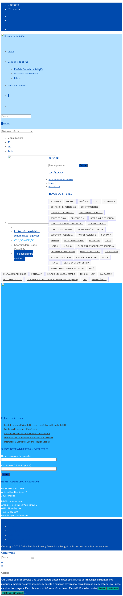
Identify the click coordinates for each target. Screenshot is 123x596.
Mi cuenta (14, 9)
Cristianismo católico (90, 212)
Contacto (13, 4)
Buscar (83, 165)
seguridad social (12, 279)
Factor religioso (87, 235)
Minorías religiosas (86, 257)
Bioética (84, 201)
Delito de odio (58, 218)
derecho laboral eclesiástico (67, 223)
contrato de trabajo (62, 212)
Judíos (54, 246)
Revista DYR (54, 186)
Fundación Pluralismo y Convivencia (20, 429)
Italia (108, 240)
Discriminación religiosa (90, 229)
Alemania (56, 201)
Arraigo (70, 201)
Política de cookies (19, 539)
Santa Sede (106, 274)
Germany (106, 235)
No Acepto (113, 588)
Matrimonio (111, 251)
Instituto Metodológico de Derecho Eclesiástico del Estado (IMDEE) (35, 425)
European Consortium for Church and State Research (28, 437)
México (54, 263)
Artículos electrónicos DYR (61, 179)
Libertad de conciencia (63, 251)
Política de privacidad (21, 534)
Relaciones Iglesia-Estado (61, 274)
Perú (91, 268)
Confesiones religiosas (63, 207)
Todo (10, 150)
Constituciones (89, 207)
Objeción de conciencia (76, 263)
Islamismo (94, 240)
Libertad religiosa (90, 251)
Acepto (102, 588)
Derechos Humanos (61, 229)
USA (85, 279)
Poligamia (36, 274)
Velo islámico (99, 279)
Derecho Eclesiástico (102, 218)
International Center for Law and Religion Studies (27, 441)
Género (55, 240)
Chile (96, 201)
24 (9, 146)
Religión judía (87, 274)
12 (9, 142)
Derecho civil (78, 218)
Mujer (105, 257)
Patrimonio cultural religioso (67, 268)
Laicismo (67, 246)
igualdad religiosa (74, 240)
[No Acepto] (25, 593)
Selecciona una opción (23, 255)
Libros (51, 183)
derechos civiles (97, 223)
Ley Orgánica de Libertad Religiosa (95, 246)
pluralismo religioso (14, 274)
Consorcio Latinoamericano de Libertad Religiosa (27, 433)
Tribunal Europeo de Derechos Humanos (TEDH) (52, 279)
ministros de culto (61, 257)
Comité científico (18, 526)
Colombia (109, 201)
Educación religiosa (62, 235)
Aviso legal (14, 530)
